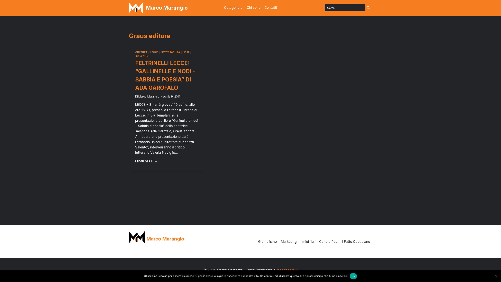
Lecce (154, 52)
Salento (142, 55)
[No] (496, 276)
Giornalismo (267, 242)
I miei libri (308, 242)
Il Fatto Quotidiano (356, 242)
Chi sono (253, 8)
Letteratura (170, 52)
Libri (185, 52)
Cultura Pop (328, 242)
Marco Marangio (148, 96)
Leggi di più (146, 161)
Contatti (270, 8)
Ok (353, 275)
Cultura (141, 52)
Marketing (289, 242)
